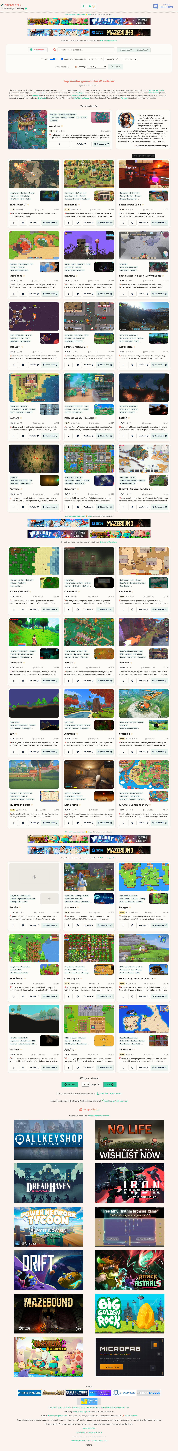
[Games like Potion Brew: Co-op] (132, 223)
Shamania (76, 95)
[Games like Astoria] (78, 681)
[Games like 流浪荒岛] (78, 1067)
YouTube (80, 144)
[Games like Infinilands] (23, 294)
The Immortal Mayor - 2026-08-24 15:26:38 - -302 (89, 1441)
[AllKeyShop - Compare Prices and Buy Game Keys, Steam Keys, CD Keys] (77, 1393)
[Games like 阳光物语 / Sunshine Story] (132, 823)
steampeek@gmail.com (109, 40)
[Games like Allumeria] (78, 752)
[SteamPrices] (124, 1393)
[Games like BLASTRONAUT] (23, 223)
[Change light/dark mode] (84, 6)
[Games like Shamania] (78, 925)
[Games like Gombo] (23, 925)
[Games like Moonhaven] (23, 996)
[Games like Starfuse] (23, 1067)
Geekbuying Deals (93, 1407)
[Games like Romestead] (78, 223)
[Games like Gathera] (23, 436)
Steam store (101, 144)
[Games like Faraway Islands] (23, 609)
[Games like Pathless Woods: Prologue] (78, 436)
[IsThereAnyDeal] (29, 1393)
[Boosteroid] (100, 1393)
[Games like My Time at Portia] (23, 823)
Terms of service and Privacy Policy (89, 1432)
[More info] (59, 144)
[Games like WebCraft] (23, 365)
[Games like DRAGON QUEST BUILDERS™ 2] (132, 996)
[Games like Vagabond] (132, 609)
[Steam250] (53, 1393)
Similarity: (45, 59)
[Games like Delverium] (78, 507)
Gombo (35, 95)
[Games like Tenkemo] (132, 681)
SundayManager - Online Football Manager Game (67, 1407)
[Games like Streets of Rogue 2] (78, 365)
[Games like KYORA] (132, 436)
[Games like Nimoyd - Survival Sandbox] (132, 507)
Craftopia (80, 93)
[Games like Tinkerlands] (132, 1067)
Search (116, 67)
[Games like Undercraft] (23, 681)
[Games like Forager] (132, 925)
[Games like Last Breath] (78, 823)
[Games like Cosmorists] (78, 609)
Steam (74, 1412)
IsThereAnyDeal (84, 1412)
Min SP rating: (61, 66)
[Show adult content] (91, 6)
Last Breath (154, 93)
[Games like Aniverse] (23, 507)
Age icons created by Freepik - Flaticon (115, 1407)
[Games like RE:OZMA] (78, 294)
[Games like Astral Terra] (132, 365)
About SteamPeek (89, 1428)
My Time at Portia (156, 90)
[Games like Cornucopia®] (78, 996)
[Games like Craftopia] (132, 752)
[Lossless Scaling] (89, 1401)
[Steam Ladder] (148, 1393)
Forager (41, 93)
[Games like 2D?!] (23, 752)
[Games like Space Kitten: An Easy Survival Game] (132, 294)
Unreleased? (68, 59)
